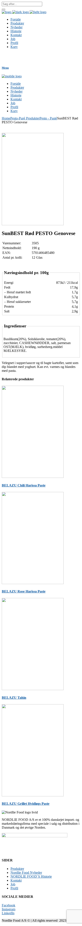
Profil (14, 888)
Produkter (17, 868)
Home (6, 118)
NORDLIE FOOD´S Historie (31, 876)
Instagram (8, 909)
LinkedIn (8, 913)
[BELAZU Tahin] (33, 689)
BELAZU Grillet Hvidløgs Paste (25, 803)
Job (12, 884)
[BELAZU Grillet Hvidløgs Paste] (33, 795)
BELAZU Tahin (14, 697)
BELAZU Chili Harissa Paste (23, 485)
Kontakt (16, 880)
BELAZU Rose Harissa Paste (23, 591)
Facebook (8, 905)
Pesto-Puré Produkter (25, 118)
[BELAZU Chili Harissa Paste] (33, 477)
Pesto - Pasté (48, 118)
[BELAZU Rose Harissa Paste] (33, 583)
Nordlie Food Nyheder (26, 872)
